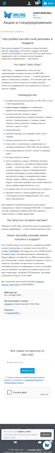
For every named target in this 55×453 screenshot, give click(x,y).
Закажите (8, 304)
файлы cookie (24, 431)
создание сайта (34, 450)
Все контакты (37, 16)
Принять (46, 435)
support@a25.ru (13, 313)
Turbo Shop (14, 51)
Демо (51, 3)
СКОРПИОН (14, 251)
